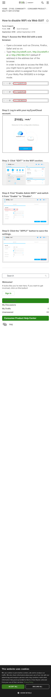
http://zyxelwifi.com (21, 52)
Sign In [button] (8, 293)
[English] (25, 2)
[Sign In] (47, 2)
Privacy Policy (28, 682)
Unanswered (25, 312)
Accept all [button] (13, 687)
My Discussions (9, 305)
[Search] (42, 2)
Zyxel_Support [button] (7, 26)
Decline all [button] (37, 687)
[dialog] (25, 681)
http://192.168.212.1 (21, 55)
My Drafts (25, 308)
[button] (47, 21)
